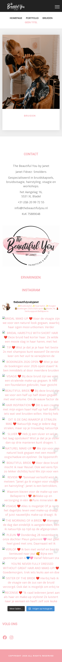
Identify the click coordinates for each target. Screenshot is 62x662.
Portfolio (32, 17)
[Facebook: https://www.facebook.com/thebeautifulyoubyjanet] (4, 637)
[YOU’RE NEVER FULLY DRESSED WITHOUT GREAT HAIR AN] (31, 568)
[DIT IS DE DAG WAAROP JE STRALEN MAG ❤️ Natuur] (31, 423)
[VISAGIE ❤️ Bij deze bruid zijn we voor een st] (31, 380)
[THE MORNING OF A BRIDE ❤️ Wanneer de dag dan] (31, 524)
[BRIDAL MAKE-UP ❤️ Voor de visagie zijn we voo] (31, 322)
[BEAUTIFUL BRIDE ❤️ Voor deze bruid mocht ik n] (31, 467)
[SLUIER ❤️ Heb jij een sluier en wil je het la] (31, 438)
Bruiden (47, 17)
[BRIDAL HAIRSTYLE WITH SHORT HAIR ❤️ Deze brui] (31, 337)
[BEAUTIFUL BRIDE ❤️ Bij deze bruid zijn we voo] (31, 395)
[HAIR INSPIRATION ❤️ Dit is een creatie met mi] (31, 409)
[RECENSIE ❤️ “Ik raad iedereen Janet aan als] (31, 597)
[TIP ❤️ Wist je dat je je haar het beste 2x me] (31, 351)
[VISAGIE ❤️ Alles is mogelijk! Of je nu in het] (31, 510)
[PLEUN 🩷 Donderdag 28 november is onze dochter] (31, 539)
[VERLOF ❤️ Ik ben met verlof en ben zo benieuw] (31, 553)
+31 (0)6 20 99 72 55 (31, 202)
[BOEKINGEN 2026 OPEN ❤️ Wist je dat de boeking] (31, 366)
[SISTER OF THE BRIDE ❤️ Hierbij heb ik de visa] (31, 582)
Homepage (16, 17)
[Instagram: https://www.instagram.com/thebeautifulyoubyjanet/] (11, 637)
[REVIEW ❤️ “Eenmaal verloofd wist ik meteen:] (31, 481)
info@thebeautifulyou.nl (31, 208)
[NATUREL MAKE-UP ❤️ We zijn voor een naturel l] (31, 452)
